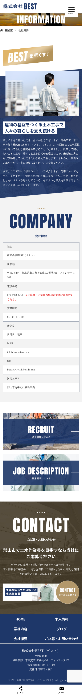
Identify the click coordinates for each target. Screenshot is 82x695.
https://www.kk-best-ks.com (21, 369)
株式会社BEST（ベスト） (41, 650)
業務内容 (20, 628)
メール (61, 692)
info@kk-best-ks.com (18, 352)
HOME (9, 30)
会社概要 (20, 638)
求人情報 (61, 619)
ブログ (62, 628)
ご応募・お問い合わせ (61, 638)
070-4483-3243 (15, 294)
